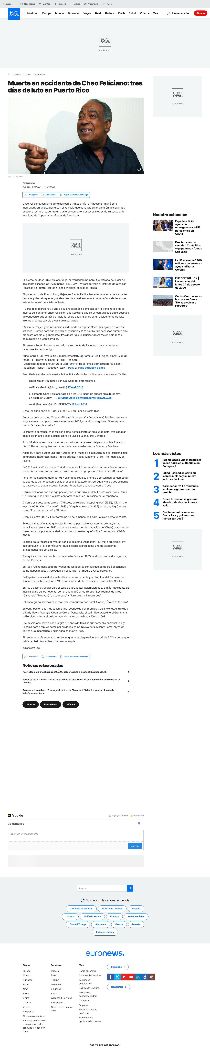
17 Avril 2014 (75, 387)
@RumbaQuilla (66, 397)
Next (98, 13)
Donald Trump (78, 1037)
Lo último (32, 13)
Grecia (119, 1037)
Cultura (109, 13)
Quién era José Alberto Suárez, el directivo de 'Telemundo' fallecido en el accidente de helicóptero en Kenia (68, 691)
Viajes (87, 13)
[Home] (9, 74)
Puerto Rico (50, 704)
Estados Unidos (105, 1045)
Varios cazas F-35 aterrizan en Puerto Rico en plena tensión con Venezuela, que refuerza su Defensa (71, 681)
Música (71, 704)
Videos (144, 13)
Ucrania (70, 1029)
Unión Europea (92, 1029)
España (136, 1021)
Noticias (17, 75)
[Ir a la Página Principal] (14, 14)
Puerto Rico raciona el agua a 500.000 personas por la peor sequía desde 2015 (64, 671)
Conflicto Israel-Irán (81, 1021)
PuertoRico (40, 75)
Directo (201, 13)
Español (9, 4)
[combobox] (121, 4)
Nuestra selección (170, 214)
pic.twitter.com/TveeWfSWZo (94, 397)
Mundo (59, 13)
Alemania (100, 1037)
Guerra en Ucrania (112, 1021)
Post (71, 367)
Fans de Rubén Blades (91, 367)
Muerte (31, 704)
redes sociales (136, 1029)
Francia (114, 1029)
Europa (46, 13)
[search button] (104, 4)
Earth (121, 13)
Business (73, 13)
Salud (132, 13)
